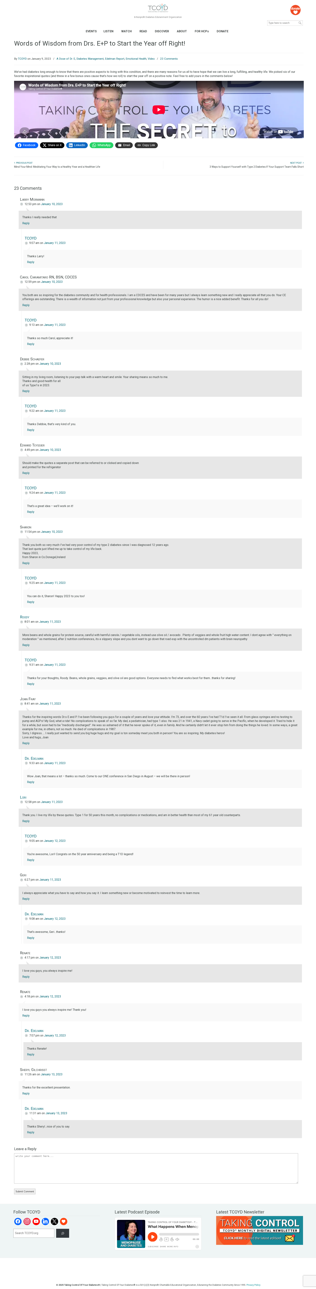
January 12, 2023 (55, 841)
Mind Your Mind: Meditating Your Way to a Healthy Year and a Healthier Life (57, 166)
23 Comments (169, 58)
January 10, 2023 (52, 204)
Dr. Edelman (34, 758)
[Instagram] (27, 1221)
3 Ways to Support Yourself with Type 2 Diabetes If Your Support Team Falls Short (257, 166)
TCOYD (22, 58)
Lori (23, 797)
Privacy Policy (253, 1285)
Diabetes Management (90, 58)
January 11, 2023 (55, 243)
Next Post (296, 163)
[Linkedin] (45, 1221)
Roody (24, 617)
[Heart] (63, 1221)
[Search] (62, 1233)
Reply (26, 223)
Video (151, 58)
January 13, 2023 (52, 1074)
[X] (54, 1221)
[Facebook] (17, 1221)
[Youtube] (36, 1221)
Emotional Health (136, 58)
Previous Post (24, 163)
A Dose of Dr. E (66, 58)
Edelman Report (114, 58)
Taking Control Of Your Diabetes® (157, 8)
